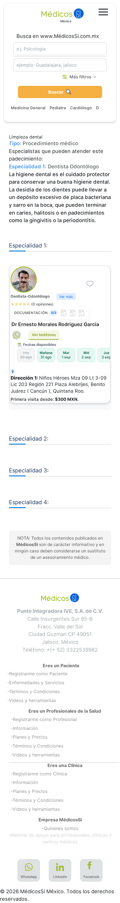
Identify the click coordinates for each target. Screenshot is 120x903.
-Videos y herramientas (31, 700)
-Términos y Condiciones (33, 691)
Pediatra (58, 107)
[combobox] (60, 48)
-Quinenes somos (60, 828)
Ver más (66, 296)
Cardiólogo (81, 107)
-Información (24, 728)
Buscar (56, 92)
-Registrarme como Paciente (37, 673)
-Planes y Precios (29, 737)
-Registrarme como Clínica (39, 773)
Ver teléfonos (44, 334)
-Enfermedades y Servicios (35, 682)
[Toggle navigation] (103, 12)
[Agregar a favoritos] (89, 283)
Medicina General (28, 107)
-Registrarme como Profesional (44, 719)
